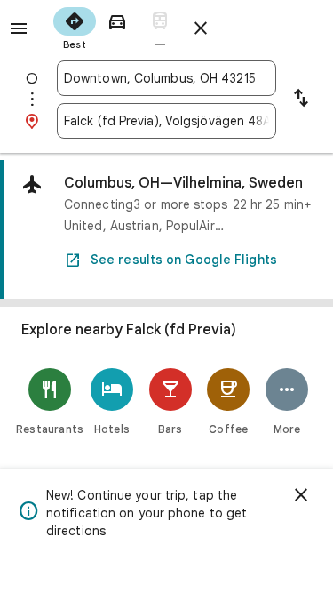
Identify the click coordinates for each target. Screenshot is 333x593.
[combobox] (166, 78)
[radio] (74, 27)
